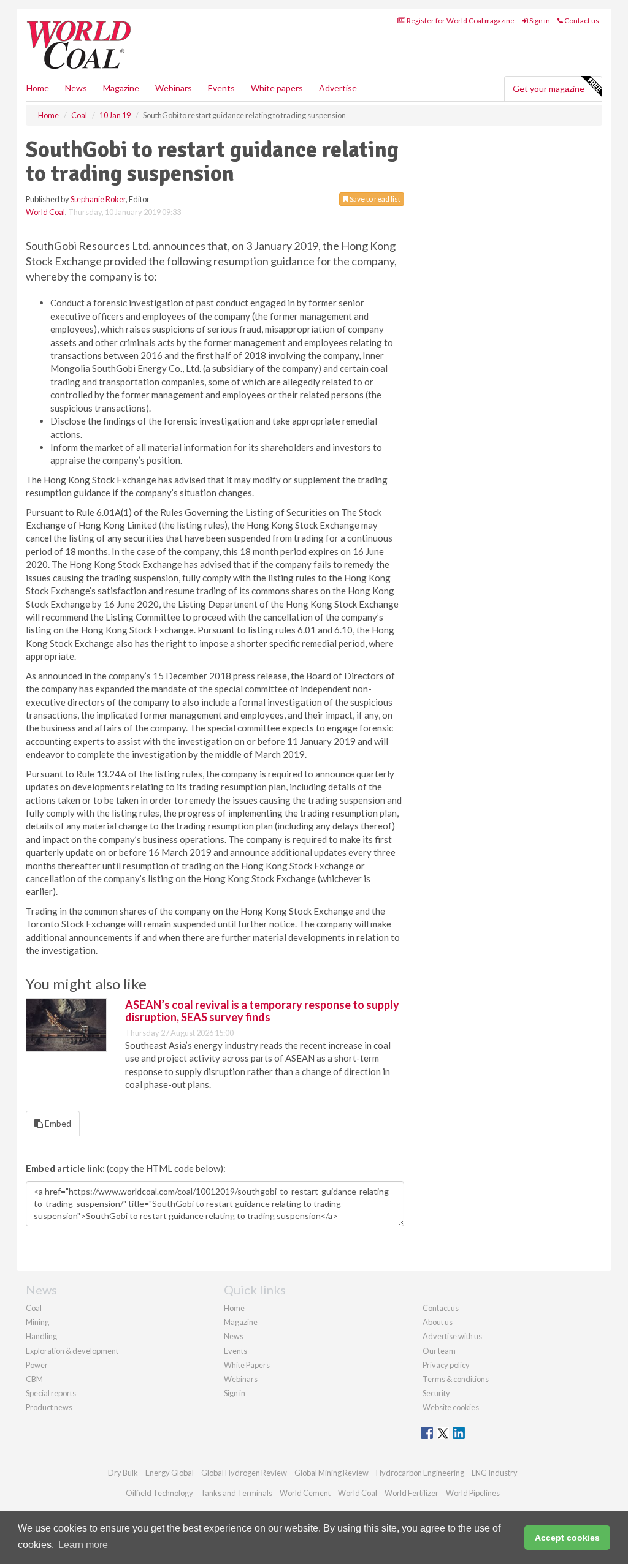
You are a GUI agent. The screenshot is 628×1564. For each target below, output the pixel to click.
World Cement (305, 1493)
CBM (34, 1379)
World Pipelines (473, 1493)
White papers (277, 88)
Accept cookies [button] (567, 1538)
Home (37, 88)
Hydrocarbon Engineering (420, 1473)
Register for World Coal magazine (460, 21)
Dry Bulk (123, 1473)
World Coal (45, 212)
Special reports (51, 1393)
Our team (439, 1351)
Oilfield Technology (159, 1493)
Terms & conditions (456, 1379)
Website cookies (451, 1407)
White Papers (247, 1365)
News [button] (76, 88)
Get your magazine (548, 88)
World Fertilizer (411, 1493)
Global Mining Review (331, 1473)
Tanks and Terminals (236, 1493)
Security (436, 1393)
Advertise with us (452, 1336)
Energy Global (169, 1473)
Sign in (539, 21)
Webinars (173, 88)
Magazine (121, 88)
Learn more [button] (83, 1544)
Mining (37, 1322)
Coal (34, 1308)
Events (221, 88)
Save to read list (374, 198)
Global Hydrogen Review (244, 1473)
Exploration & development (72, 1351)
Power (37, 1365)
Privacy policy (446, 1365)
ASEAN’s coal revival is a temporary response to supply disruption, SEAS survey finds (262, 1011)
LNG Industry (495, 1473)
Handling (41, 1336)
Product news (49, 1407)
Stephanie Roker (98, 199)
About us (438, 1322)
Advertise (338, 88)
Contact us (581, 21)
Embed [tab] (57, 1123)
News (233, 1336)
